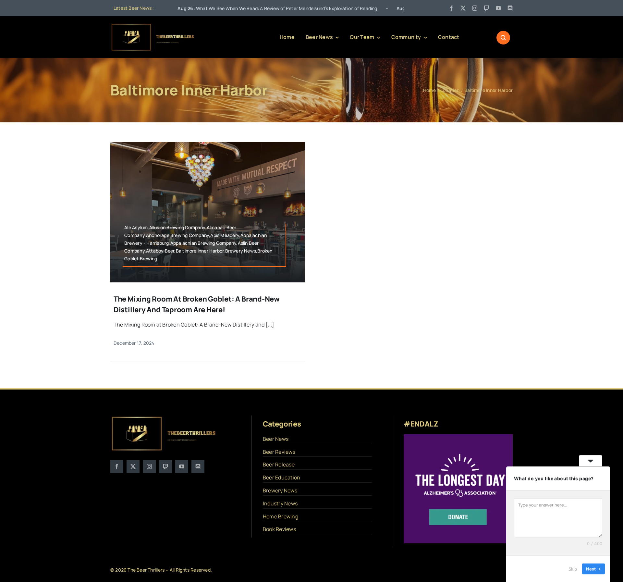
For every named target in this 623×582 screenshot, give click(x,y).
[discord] (510, 8)
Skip (572, 568)
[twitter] (463, 8)
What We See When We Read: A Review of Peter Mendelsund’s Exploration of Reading (239, 8)
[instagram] (474, 8)
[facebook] (451, 8)
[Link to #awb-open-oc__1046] (503, 37)
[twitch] (486, 8)
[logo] (153, 25)
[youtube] (498, 8)
